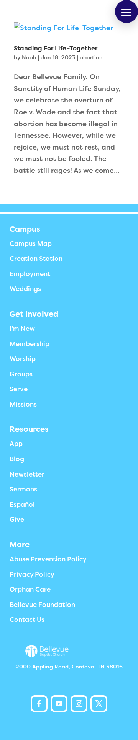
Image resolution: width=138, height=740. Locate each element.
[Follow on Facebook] (39, 703)
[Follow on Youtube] (59, 703)
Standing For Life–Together (55, 48)
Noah (29, 57)
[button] (126, 11)
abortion (91, 57)
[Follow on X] (98, 703)
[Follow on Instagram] (79, 703)
